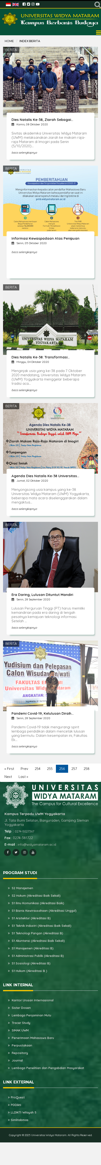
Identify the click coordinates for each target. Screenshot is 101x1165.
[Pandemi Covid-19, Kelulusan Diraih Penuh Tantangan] (50, 675)
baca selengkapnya (24, 152)
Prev (24, 768)
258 (86, 768)
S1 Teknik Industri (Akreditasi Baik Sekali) (41, 925)
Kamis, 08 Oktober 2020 (32, 124)
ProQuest (18, 1097)
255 (50, 768)
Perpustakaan (21, 1045)
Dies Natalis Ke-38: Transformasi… (41, 357)
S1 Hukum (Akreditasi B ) (29, 971)
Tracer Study (20, 1023)
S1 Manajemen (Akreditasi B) (32, 948)
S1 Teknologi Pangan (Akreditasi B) (37, 933)
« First (9, 768)
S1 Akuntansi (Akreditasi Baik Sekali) (38, 941)
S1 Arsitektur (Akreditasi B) (31, 918)
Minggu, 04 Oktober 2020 (32, 362)
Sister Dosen (21, 1008)
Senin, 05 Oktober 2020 (31, 243)
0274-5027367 (24, 831)
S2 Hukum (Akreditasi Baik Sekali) (36, 895)
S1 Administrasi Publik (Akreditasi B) (37, 956)
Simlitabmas (19, 1120)
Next (8, 776)
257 (74, 768)
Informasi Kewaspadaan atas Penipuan (45, 238)
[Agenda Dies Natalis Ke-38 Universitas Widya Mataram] (50, 438)
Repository (19, 1053)
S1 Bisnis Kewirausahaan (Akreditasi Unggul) (44, 910)
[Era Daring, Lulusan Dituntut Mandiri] (50, 557)
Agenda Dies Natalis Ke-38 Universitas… (45, 476)
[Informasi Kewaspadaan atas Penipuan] (50, 200)
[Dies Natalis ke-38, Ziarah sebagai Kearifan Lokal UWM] (50, 81)
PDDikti (16, 1105)
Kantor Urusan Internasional (32, 1000)
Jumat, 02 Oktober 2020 (32, 480)
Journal (17, 1060)
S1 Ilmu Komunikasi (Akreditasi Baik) (37, 903)
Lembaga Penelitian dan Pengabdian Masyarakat (47, 1068)
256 (62, 768)
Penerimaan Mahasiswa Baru (32, 1038)
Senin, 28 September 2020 (33, 599)
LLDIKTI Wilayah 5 (23, 1112)
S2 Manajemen (22, 888)
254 (37, 768)
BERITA (11, 50)
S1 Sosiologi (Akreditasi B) (30, 963)
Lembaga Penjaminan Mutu (31, 1015)
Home (9, 41)
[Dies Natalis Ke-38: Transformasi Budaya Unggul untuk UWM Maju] (50, 319)
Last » (23, 776)
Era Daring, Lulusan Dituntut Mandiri (42, 594)
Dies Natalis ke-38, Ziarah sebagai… (42, 119)
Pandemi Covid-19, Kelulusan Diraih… (43, 713)
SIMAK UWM (20, 1030)
